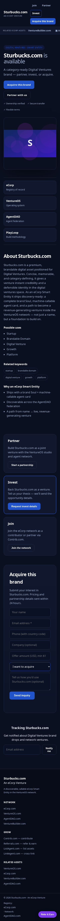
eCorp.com (10, 808)
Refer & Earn (47, 914)
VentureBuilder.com (15, 823)
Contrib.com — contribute (18, 838)
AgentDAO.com (12, 818)
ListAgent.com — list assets (19, 848)
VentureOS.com (12, 813)
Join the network (21, 547)
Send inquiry (22, 695)
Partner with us (17, 95)
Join (34, 5)
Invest (36, 13)
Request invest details (24, 506)
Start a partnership (22, 465)
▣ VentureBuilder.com (37, 30)
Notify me (49, 749)
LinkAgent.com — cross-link (19, 853)
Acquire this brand (43, 21)
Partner (46, 5)
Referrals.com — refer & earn (20, 843)
